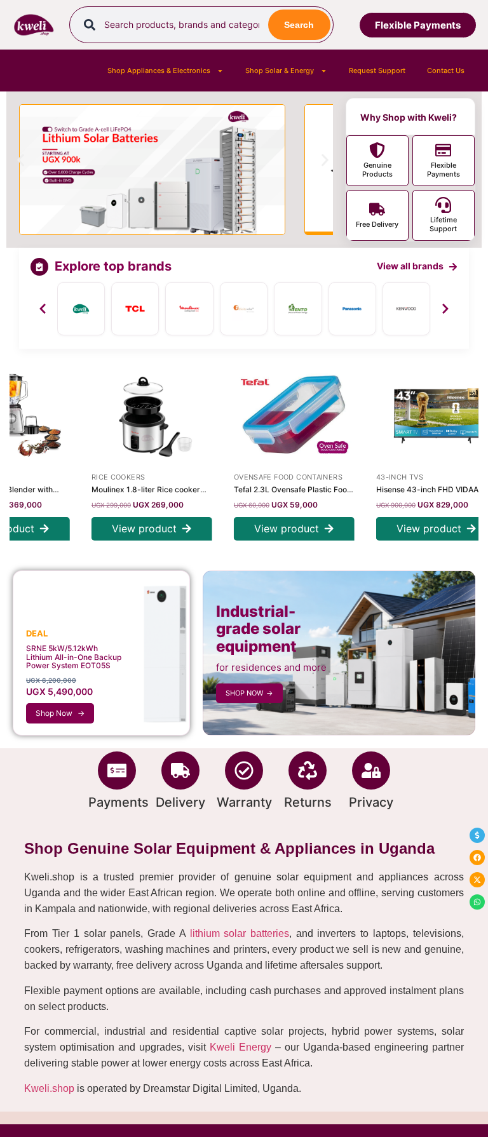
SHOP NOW (249, 693)
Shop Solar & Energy (279, 70)
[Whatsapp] (477, 902)
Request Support (377, 70)
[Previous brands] (42, 309)
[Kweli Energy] (81, 308)
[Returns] (307, 770)
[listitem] (443, 160)
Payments (118, 802)
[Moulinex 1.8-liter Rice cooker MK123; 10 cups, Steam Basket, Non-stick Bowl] (137, 415)
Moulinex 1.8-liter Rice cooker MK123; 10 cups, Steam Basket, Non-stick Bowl (133, 490)
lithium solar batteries (239, 933)
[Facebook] (477, 857)
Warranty (244, 802)
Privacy (371, 802)
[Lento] (298, 308)
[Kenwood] (406, 308)
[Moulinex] (189, 308)
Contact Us (445, 70)
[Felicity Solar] (244, 308)
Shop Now (60, 713)
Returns (308, 802)
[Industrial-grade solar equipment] (339, 653)
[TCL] (135, 308)
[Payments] (117, 770)
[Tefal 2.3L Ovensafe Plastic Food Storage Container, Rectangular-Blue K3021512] (279, 415)
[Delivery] (180, 770)
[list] (244, 309)
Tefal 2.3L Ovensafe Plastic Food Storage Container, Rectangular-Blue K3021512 (278, 490)
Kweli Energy (240, 1047)
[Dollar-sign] (477, 835)
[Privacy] (371, 770)
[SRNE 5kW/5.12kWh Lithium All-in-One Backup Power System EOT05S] (101, 653)
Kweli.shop (49, 1088)
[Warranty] (244, 770)
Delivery (180, 802)
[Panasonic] (352, 308)
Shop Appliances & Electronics (158, 70)
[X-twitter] (477, 879)
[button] (21, 160)
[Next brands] (445, 309)
